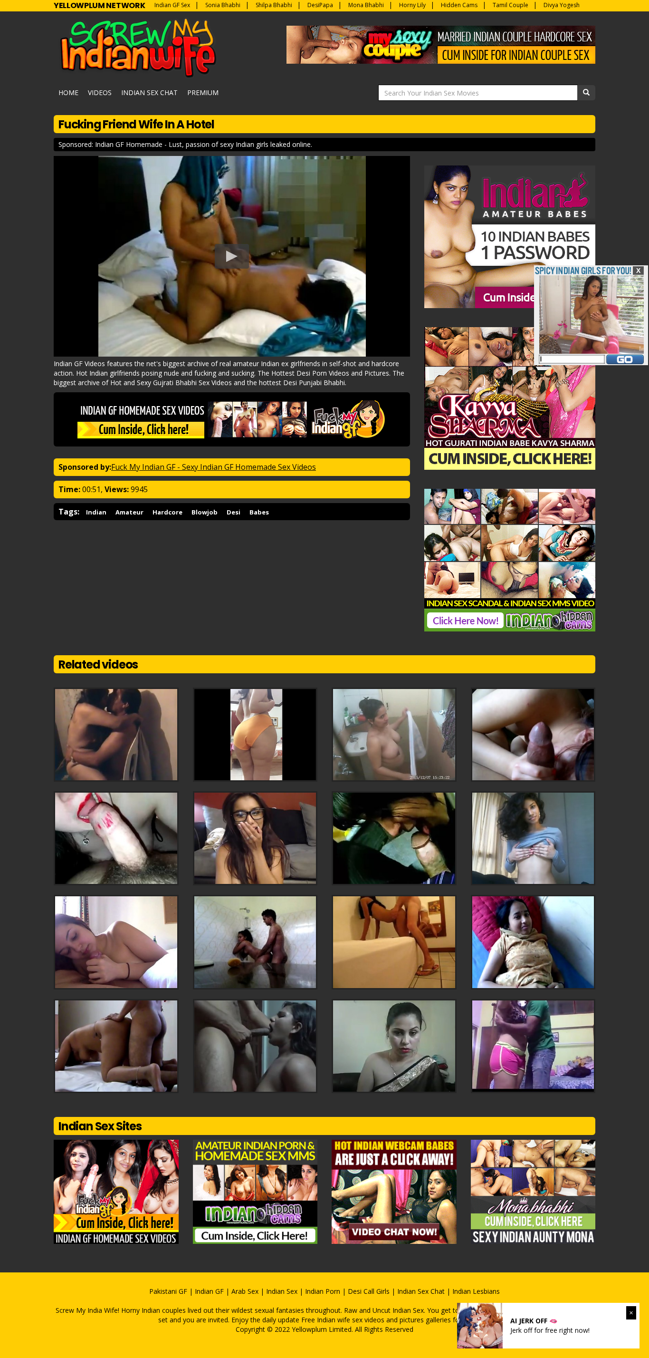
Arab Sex (244, 1291)
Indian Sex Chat (149, 92)
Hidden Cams (459, 5)
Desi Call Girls (369, 1291)
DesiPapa (320, 5)
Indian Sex (281, 1291)
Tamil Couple (510, 5)
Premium (203, 92)
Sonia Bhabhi (222, 5)
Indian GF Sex (172, 5)
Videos (100, 92)
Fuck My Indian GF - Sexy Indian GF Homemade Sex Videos (213, 467)
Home (68, 92)
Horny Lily (412, 5)
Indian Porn (322, 1291)
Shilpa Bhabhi (274, 5)
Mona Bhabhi (366, 5)
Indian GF (209, 1291)
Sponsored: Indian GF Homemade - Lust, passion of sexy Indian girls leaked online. (185, 144)
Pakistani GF (168, 1291)
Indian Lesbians (476, 1291)
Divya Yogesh (562, 5)
